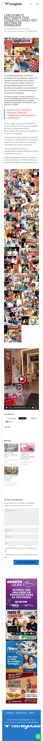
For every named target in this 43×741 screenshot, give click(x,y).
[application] (21, 379)
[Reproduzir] (7, 408)
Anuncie (10, 713)
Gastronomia (18, 31)
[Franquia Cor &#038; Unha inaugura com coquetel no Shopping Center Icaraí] (27, 448)
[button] (21, 379)
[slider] (20, 407)
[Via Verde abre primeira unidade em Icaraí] (11, 448)
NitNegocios (13, 29)
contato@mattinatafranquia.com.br (23, 162)
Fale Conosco (21, 713)
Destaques (8, 31)
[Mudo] (33, 408)
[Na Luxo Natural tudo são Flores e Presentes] (11, 471)
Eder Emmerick (33, 722)
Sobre (31, 713)
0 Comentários (32, 31)
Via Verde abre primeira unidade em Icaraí (10, 455)
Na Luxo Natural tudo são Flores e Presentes (11, 478)
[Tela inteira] (36, 408)
